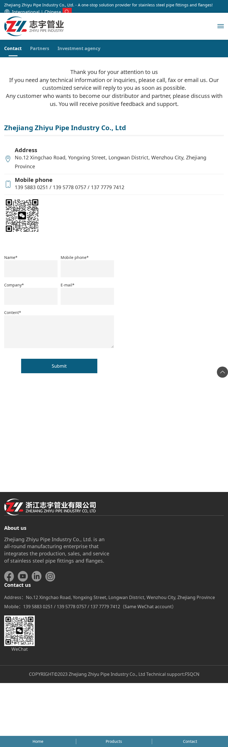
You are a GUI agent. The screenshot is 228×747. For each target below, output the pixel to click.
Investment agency (79, 48)
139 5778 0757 (69, 187)
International (25, 12)
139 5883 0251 (31, 187)
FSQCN (192, 674)
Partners (39, 48)
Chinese (52, 12)
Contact (13, 48)
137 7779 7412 (107, 187)
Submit (59, 366)
